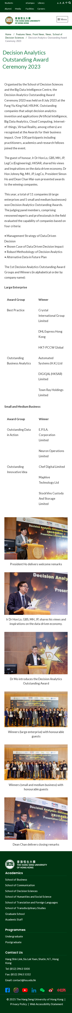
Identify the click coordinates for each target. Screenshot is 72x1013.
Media (18, 8)
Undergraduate (14, 936)
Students (9, 3)
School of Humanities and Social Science (28, 896)
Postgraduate (13, 942)
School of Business (16, 879)
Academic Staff (14, 919)
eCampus (30, 3)
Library (41, 3)
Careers (41, 8)
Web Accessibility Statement (46, 1004)
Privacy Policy (18, 1004)
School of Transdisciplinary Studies (25, 908)
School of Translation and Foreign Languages (31, 902)
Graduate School (15, 913)
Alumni (8, 8)
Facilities (30, 8)
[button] (70, 2)
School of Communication (20, 885)
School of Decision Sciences (21, 891)
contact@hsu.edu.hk (24, 980)
